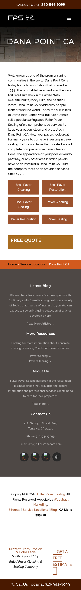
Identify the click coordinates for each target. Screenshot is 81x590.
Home (12, 264)
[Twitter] (35, 456)
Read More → (40, 403)
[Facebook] (24, 456)
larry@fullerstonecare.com (45, 444)
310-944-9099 (53, 4)
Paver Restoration (23, 219)
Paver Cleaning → (40, 361)
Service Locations (33, 264)
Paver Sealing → (40, 355)
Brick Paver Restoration (57, 187)
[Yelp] (45, 456)
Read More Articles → (40, 323)
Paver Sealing (57, 219)
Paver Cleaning (57, 202)
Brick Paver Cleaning (23, 187)
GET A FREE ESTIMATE (62, 558)
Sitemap (15, 510)
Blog (53, 510)
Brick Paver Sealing (23, 204)
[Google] (56, 456)
